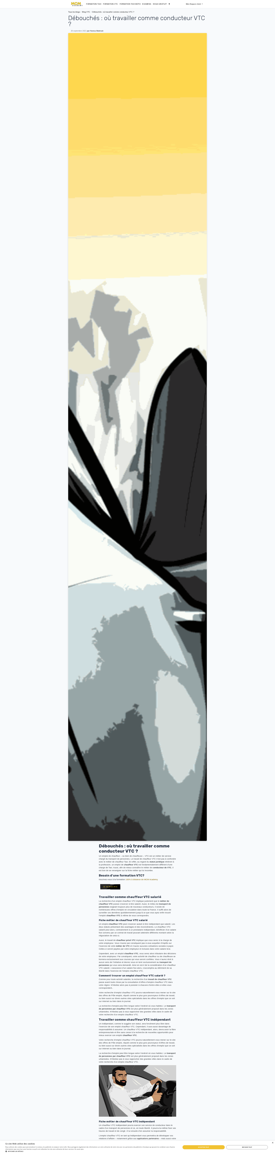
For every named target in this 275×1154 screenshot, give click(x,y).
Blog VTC (86, 12)
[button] (90, 1151)
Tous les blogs (74, 12)
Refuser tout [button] (247, 1147)
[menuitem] (93, 4)
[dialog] (137, 1147)
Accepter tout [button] (203, 1147)
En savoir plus (79, 1149)
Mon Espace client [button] (193, 4)
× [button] (272, 1143)
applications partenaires (148, 1138)
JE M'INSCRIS (110, 887)
